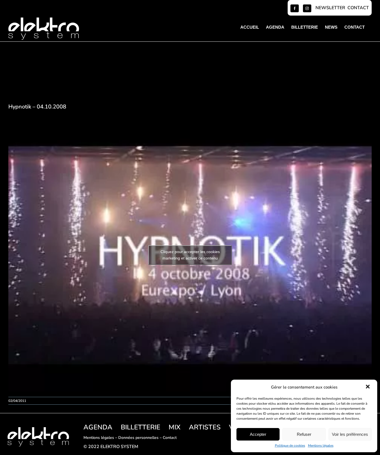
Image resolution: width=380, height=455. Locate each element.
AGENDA (97, 427)
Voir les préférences (350, 434)
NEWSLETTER (330, 8)
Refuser (304, 434)
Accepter (258, 434)
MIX (175, 427)
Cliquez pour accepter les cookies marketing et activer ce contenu (190, 254)
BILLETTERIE (140, 427)
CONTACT (358, 8)
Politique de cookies (290, 445)
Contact (170, 437)
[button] (368, 387)
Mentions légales (321, 445)
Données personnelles (138, 437)
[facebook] (294, 8)
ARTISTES (205, 427)
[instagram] (307, 8)
